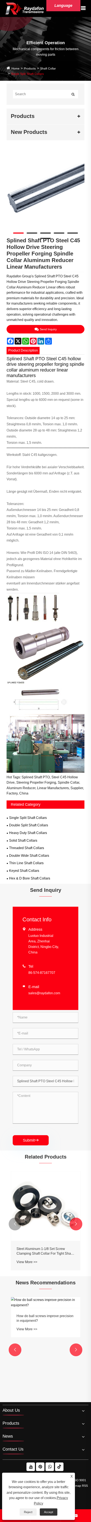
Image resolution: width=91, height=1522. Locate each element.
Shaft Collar (48, 68)
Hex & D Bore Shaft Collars (29, 878)
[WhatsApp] (50, 1466)
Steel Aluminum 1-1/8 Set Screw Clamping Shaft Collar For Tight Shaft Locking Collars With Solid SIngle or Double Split (45, 1251)
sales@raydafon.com (44, 993)
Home (15, 68)
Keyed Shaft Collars (24, 870)
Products (30, 68)
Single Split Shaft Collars (27, 73)
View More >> (27, 1262)
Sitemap (75, 1485)
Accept (48, 1512)
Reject (28, 1512)
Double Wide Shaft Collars (29, 855)
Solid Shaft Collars (23, 840)
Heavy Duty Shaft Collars (28, 833)
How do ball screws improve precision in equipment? (45, 1318)
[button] (15, 1224)
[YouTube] (30, 1466)
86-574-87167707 (41, 972)
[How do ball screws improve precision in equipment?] (45, 1302)
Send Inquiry (48, 329)
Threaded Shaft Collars (26, 848)
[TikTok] (59, 1466)
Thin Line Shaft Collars (26, 863)
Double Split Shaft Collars (28, 825)
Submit (31, 1140)
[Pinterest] (40, 1466)
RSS (85, 1485)
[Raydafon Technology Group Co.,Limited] (24, 8)
